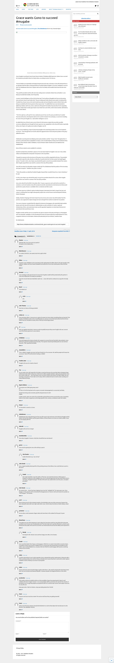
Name (17, 633)
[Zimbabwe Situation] (31, 6)
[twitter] (95, 6)
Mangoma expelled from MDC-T (61, 231)
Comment (18, 621)
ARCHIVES (44, 9)
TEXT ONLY (30, 9)
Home (17, 9)
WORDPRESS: (30, 236)
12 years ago (25, 240)
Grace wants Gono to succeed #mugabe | (32, 28)
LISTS (37, 9)
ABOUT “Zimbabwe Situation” (55, 9)
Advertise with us (85, 18)
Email (44, 633)
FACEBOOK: (38, 236)
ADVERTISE (68, 9)
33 (17, 24)
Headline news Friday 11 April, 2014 (25, 231)
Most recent (76, 21)
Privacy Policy (20, 648)
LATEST (23, 9)
